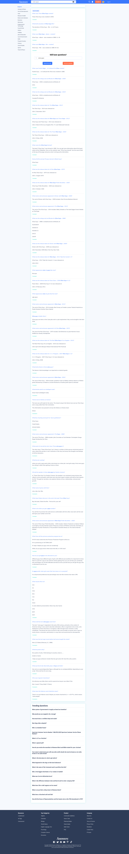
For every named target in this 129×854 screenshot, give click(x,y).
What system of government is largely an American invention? (49, 709)
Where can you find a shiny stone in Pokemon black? (46, 790)
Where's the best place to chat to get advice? (44, 758)
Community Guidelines (69, 815)
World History (44, 824)
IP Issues (89, 832)
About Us (89, 815)
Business (20, 20)
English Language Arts (46, 827)
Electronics (20, 22)
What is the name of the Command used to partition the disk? (49, 767)
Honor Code (67, 818)
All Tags (20, 818)
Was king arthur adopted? (39, 723)
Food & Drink (21, 28)
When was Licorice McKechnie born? (42, 776)
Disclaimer (89, 827)
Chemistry (43, 818)
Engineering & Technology (21, 25)
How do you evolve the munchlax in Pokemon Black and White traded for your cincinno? (56, 747)
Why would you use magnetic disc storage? (44, 714)
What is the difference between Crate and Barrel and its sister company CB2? (53, 781)
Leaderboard (21, 815)
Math (19, 39)
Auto (19, 13)
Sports (19, 47)
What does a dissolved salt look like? (42, 794)
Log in (108, 2)
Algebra (43, 815)
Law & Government (22, 37)
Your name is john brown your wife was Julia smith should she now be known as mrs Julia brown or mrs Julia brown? (57, 752)
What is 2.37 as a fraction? (39, 738)
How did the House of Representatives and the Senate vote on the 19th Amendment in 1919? (57, 799)
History (19, 30)
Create (97, 1)
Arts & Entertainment (23, 11)
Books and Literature (23, 18)
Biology (42, 821)
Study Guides (67, 824)
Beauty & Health (22, 15)
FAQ (65, 829)
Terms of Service (91, 821)
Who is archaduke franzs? (39, 728)
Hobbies (20, 32)
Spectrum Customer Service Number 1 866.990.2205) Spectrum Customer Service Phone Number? (56, 733)
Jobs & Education (22, 34)
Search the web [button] (47, 63)
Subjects (19, 6)
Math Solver (67, 827)
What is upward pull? (38, 743)
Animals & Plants (22, 9)
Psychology (43, 829)
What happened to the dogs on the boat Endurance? (46, 762)
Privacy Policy (90, 824)
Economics (43, 835)
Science (20, 43)
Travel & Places (21, 50)
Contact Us (89, 818)
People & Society (22, 41)
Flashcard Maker (68, 821)
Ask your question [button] (68, 63)
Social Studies (21, 45)
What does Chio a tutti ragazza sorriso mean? (44, 785)
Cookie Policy (90, 829)
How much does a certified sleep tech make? (44, 718)
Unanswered (21, 821)
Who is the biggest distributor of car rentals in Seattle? (47, 772)
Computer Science (45, 832)
